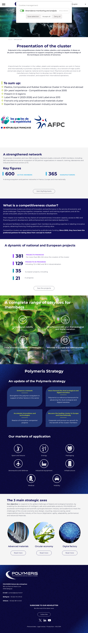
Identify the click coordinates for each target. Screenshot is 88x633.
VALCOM (58, 626)
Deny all (57, 16)
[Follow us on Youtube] (48, 620)
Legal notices (41, 626)
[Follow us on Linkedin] (44, 620)
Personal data (31, 626)
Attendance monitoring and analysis (41, 11)
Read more (22, 330)
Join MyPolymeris (44, 191)
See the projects (44, 288)
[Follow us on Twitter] (39, 620)
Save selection (33, 16)
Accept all (46, 16)
